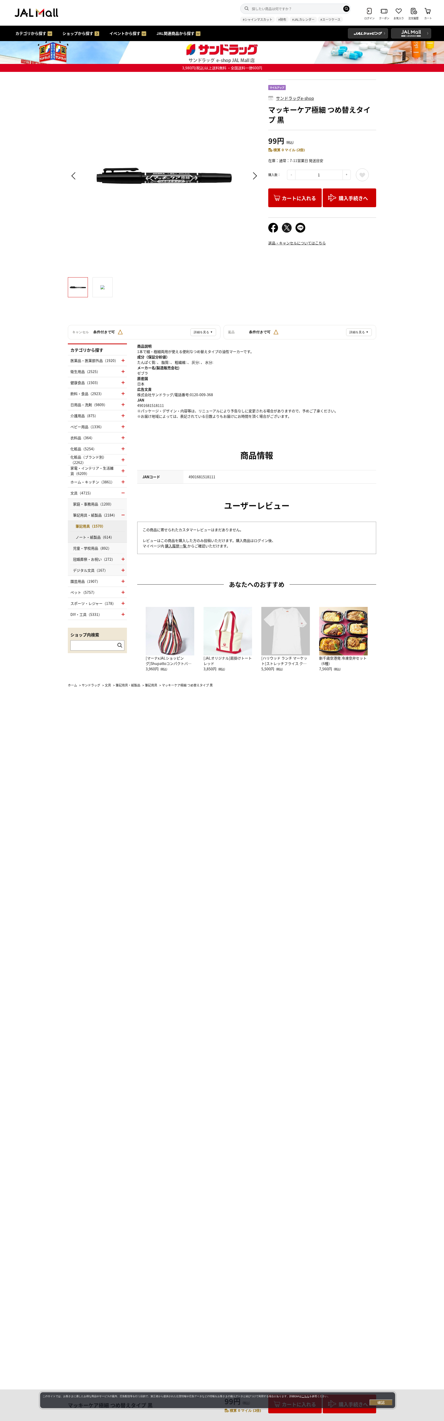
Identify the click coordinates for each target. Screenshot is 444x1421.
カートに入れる (299, 198)
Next (254, 175)
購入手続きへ (353, 198)
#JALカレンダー (303, 19)
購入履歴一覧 (176, 545)
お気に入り (362, 174)
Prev (74, 175)
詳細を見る (203, 332)
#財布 (282, 19)
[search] (346, 9)
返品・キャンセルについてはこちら (297, 242)
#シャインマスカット (257, 19)
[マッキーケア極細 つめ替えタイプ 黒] (164, 176)
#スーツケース (330, 19)
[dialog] (217, 1400)
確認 (381, 1402)
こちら (305, 1396)
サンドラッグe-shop (295, 98)
